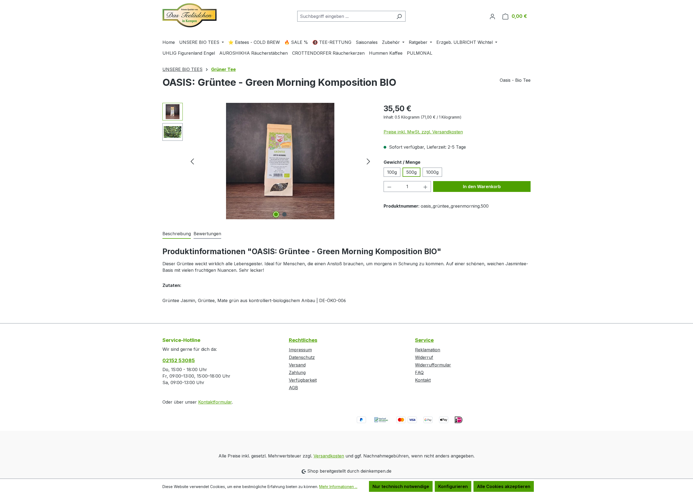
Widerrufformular (433, 365)
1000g (432, 172)
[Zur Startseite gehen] (189, 15)
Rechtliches (303, 340)
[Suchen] (399, 16)
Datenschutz (302, 357)
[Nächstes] (368, 161)
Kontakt (423, 380)
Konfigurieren (453, 486)
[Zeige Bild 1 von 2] (276, 214)
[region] (267, 161)
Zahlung (297, 372)
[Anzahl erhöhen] (425, 186)
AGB (293, 387)
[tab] (176, 234)
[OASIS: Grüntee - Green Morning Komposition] (280, 161)
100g (392, 172)
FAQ (419, 372)
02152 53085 (178, 360)
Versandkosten (328, 456)
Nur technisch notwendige (400, 486)
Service (424, 340)
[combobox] (345, 16)
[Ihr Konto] (492, 16)
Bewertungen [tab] (207, 233)
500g (411, 172)
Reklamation (427, 349)
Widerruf (424, 357)
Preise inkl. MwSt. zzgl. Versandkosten (423, 132)
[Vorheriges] (192, 161)
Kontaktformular (215, 402)
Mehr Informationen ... (338, 486)
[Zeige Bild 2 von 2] (284, 214)
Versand (297, 365)
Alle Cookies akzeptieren (503, 486)
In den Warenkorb (482, 186)
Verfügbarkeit (303, 380)
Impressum (300, 349)
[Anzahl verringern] (389, 186)
